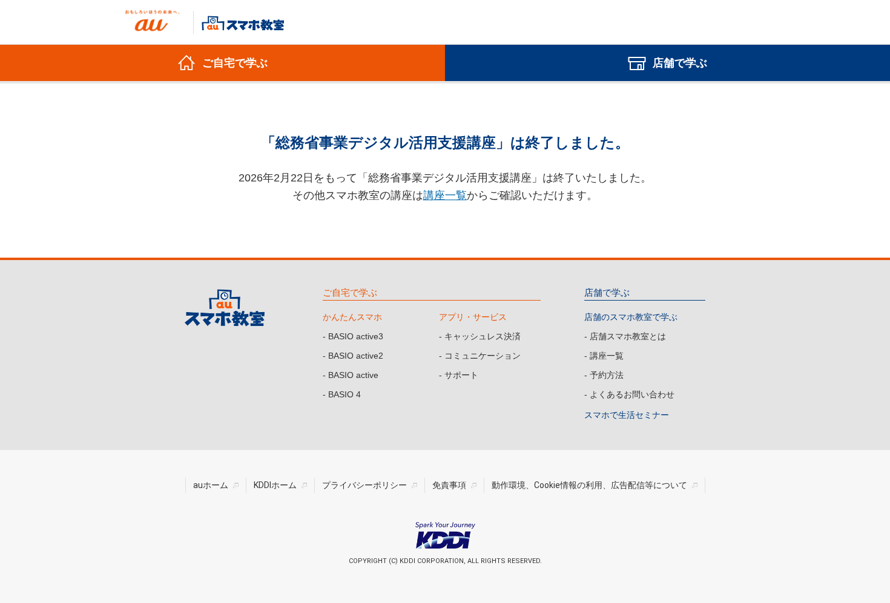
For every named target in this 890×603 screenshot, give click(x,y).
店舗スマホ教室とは (628, 336)
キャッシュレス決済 (482, 336)
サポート (461, 375)
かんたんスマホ (352, 317)
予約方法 (607, 375)
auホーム (210, 485)
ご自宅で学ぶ (350, 292)
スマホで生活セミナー (626, 415)
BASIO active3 (355, 336)
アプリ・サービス (473, 317)
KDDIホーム (275, 485)
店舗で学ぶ (607, 292)
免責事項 (449, 485)
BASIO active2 (355, 355)
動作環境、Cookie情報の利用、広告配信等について (589, 485)
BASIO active (353, 375)
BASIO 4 (344, 394)
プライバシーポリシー (364, 485)
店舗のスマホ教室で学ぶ (630, 317)
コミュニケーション (482, 355)
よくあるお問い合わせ (632, 394)
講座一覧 (445, 195)
